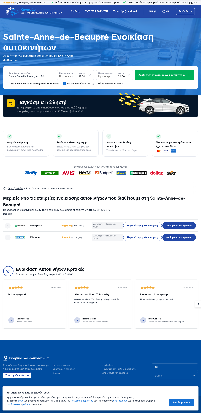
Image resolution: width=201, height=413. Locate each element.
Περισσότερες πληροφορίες (142, 225)
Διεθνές (75, 11)
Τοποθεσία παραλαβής (19, 73)
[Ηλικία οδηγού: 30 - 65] (64, 83)
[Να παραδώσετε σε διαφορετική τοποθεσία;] (8, 83)
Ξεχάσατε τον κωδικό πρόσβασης (119, 369)
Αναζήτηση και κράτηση (179, 225)
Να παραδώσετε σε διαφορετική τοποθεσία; (34, 83)
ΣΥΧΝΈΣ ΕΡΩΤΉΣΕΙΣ (96, 11)
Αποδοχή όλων (181, 402)
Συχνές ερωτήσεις (62, 365)
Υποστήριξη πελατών (126, 11)
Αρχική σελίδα (15, 188)
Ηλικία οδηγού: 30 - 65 (78, 83)
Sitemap (56, 373)
